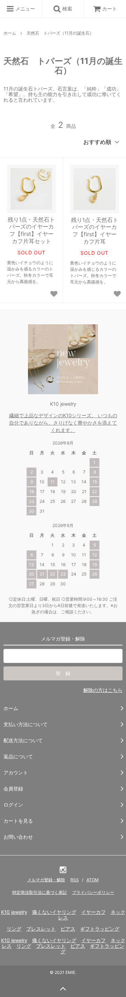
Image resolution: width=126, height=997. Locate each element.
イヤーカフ (93, 912)
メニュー (24, 9)
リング (14, 929)
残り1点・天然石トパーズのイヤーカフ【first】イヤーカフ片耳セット (31, 230)
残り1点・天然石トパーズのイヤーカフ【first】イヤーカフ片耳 (94, 230)
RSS (74, 879)
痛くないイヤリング (54, 912)
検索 (66, 9)
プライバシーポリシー (93, 892)
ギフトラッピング (99, 929)
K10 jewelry (14, 912)
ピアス (68, 929)
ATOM (92, 879)
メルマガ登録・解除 (46, 879)
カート (109, 9)
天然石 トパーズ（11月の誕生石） (60, 33)
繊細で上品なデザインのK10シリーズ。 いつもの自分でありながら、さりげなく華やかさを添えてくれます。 (63, 422)
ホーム (10, 33)
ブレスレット (41, 929)
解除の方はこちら (102, 690)
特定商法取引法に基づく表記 (39, 892)
